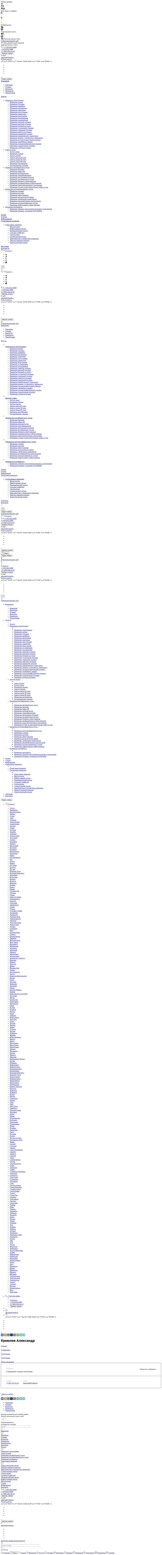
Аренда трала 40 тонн (18, 158)
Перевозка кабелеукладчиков (21, 132)
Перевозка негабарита (13, 207)
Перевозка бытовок (17, 169)
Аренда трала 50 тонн (18, 160)
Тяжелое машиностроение (19, 241)
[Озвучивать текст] (2, 34)
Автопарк (5, 246)
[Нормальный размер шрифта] (2, 6)
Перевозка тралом (16, 154)
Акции (3, 215)
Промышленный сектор (19, 231)
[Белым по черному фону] (1, 16)
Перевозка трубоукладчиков (20, 148)
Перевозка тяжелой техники (20, 122)
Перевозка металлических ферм (22, 197)
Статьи (4, 217)
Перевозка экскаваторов (19, 120)
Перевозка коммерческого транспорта (24, 136)
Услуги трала (15, 152)
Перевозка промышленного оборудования (25, 183)
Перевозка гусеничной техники (22, 128)
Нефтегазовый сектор (18, 229)
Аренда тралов (15, 156)
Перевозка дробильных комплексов (23, 199)
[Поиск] (3, 267)
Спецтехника (15, 235)
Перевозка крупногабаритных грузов (24, 203)
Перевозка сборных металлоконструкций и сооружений (31, 209)
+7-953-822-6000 (10, 47)
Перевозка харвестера (18, 114)
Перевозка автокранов (18, 108)
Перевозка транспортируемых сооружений (26, 185)
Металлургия (15, 227)
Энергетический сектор (19, 242)
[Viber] (6, 259)
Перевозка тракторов (18, 110)
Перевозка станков (17, 191)
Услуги (3, 97)
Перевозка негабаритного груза (17, 167)
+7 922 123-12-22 (12, 1383)
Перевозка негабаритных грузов (22, 179)
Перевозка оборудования (19, 195)
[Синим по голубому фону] (1, 18)
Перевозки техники (17, 104)
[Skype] (20, 1335)
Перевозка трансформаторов (20, 175)
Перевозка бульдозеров (18, 116)
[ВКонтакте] (6, 255)
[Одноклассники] (5, 1335)
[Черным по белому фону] (1, 13)
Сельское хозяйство (17, 233)
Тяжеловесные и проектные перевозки (24, 239)
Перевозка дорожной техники (21, 130)
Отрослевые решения (13, 225)
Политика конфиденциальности (13, 1541)
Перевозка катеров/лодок (19, 173)
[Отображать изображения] (2, 27)
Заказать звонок (7, 53)
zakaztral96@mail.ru (30, 1383)
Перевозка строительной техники (22, 146)
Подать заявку (6, 79)
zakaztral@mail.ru (7, 57)
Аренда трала (10, 150)
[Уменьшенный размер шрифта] (2, 4)
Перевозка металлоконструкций (22, 177)
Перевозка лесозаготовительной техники (25, 140)
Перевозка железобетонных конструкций (25, 201)
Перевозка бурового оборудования (23, 181)
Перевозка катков (16, 102)
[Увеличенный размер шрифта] (3, 9)
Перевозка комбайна (17, 106)
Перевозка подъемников (19, 118)
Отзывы (8, 87)
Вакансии (9, 89)
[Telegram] (6, 257)
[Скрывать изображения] (2, 30)
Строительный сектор (18, 237)
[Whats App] (6, 263)
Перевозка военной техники (20, 124)
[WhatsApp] (17, 1335)
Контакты (5, 248)
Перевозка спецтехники (14, 100)
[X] (11, 1335)
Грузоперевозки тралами (19, 165)
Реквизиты (9, 91)
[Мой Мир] (8, 1335)
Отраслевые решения (10, 221)
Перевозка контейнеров (19, 163)
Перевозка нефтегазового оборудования (25, 205)
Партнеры (9, 85)
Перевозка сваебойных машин (21, 142)
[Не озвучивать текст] (2, 37)
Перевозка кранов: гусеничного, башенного (26, 138)
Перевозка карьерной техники (21, 134)
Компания (5, 81)
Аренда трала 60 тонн (18, 162)
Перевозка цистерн (17, 193)
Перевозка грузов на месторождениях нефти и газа (29, 187)
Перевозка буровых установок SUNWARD (26, 211)
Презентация (10, 93)
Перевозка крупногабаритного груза (19, 189)
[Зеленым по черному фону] (1, 23)
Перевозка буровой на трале (20, 126)
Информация (6, 219)
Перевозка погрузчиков (18, 112)
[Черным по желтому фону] (1, 21)
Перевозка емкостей (17, 171)
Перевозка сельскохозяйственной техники (25, 144)
